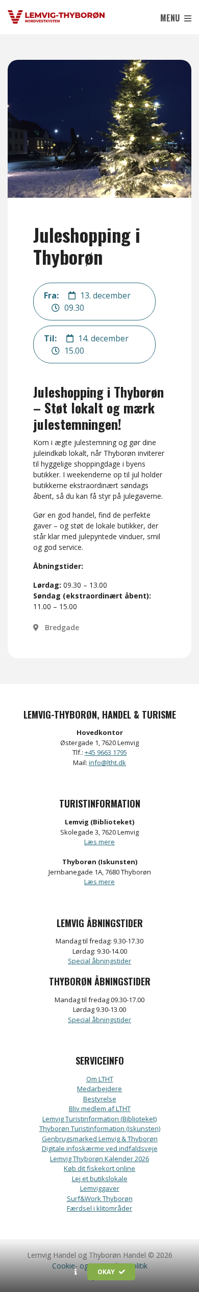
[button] (75, 1272)
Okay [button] (106, 1271)
